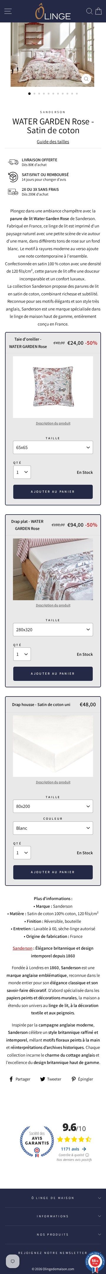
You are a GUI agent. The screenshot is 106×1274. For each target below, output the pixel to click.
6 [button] (53, 94)
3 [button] (39, 94)
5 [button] (49, 94)
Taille (53, 438)
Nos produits (53, 1234)
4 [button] (44, 94)
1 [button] (29, 93)
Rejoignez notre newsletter (53, 1253)
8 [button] (63, 94)
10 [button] (72, 94)
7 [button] (58, 94)
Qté (17, 463)
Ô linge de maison (53, 1198)
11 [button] (77, 94)
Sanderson (53, 112)
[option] (53, 54)
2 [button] (35, 94)
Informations (53, 1216)
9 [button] (68, 94)
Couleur (53, 818)
